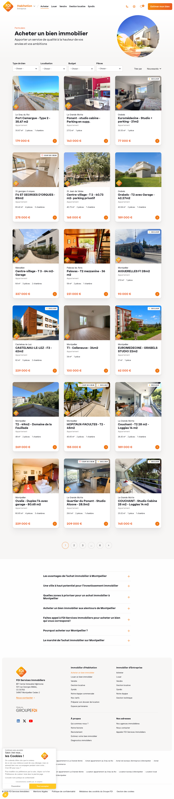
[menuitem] (45, 6)
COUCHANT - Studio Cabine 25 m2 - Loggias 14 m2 (137, 502)
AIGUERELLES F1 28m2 (134, 271)
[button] (5, 795)
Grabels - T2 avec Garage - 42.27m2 (136, 196)
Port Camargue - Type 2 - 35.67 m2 (32, 119)
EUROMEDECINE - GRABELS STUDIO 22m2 (137, 349)
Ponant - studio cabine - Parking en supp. (83, 119)
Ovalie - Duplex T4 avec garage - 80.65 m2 (31, 502)
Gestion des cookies (125, 791)
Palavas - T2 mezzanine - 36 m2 (86, 273)
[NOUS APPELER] (127, 6)
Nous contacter (24, 697)
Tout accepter (43, 786)
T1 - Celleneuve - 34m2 (82, 347)
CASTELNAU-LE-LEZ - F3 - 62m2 (33, 349)
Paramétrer (16, 786)
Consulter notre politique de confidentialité (19, 778)
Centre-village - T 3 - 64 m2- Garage (34, 273)
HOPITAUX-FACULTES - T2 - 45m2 (86, 426)
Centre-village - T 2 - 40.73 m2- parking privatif (85, 196)
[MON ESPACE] (134, 6)
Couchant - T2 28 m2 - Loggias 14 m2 (133, 426)
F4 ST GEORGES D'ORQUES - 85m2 (35, 196)
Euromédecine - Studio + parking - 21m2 (135, 119)
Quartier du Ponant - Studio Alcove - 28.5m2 (86, 502)
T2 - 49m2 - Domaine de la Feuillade (33, 426)
